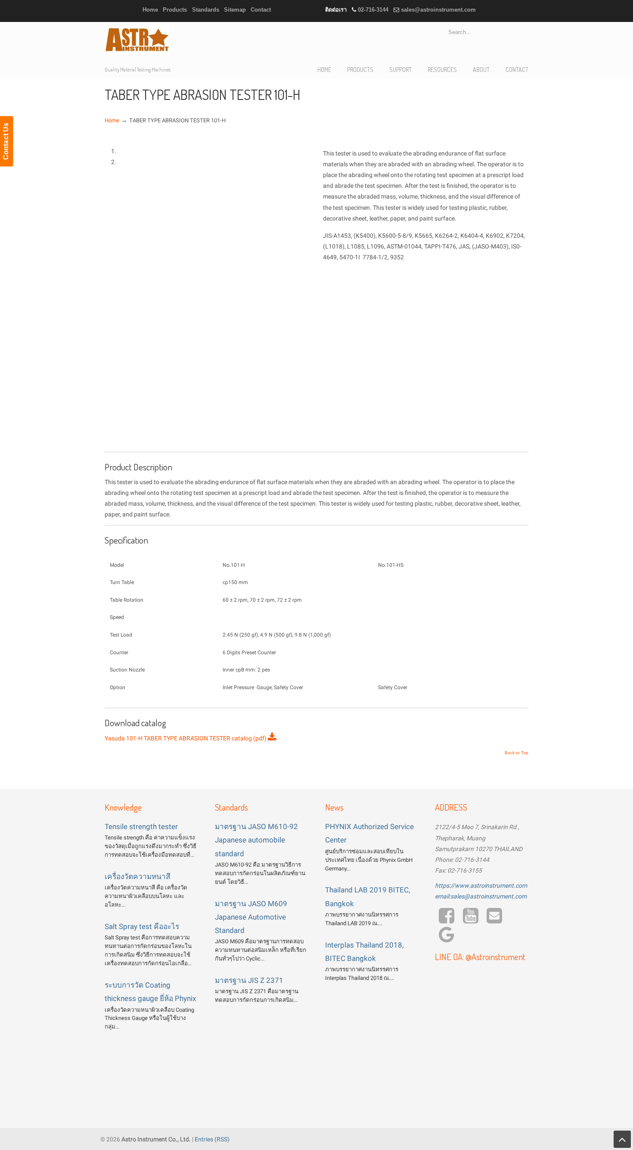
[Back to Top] (622, 1139)
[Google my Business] (446, 939)
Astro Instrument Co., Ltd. (137, 40)
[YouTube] (470, 920)
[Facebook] (446, 920)
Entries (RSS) (212, 1139)
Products (175, 9)
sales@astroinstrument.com (438, 9)
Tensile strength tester (141, 826)
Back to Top (516, 753)
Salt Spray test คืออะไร (142, 926)
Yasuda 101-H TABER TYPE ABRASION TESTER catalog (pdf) (186, 738)
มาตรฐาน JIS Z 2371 (249, 980)
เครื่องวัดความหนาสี (138, 876)
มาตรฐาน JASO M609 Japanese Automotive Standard (251, 917)
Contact (261, 9)
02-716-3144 (373, 9)
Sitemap (235, 9)
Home (150, 9)
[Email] (494, 920)
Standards (205, 9)
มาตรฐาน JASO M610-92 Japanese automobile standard (256, 840)
